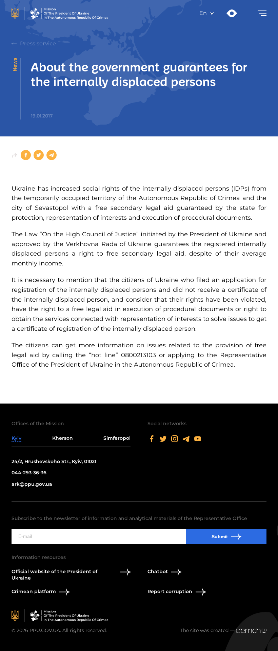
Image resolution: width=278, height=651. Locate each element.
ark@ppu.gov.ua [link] (32, 484)
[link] (61, 13)
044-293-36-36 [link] (29, 473)
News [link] (15, 64)
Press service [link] (38, 43)
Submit (220, 536)
